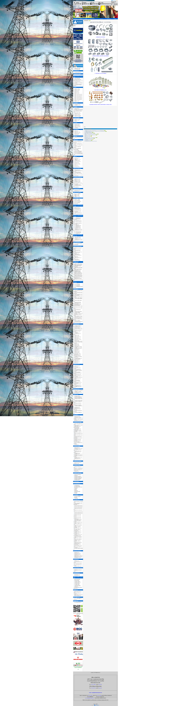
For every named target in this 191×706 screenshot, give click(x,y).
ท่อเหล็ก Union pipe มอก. (88, 136)
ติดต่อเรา (115, 18)
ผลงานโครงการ (109, 18)
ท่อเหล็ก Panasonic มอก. (87, 135)
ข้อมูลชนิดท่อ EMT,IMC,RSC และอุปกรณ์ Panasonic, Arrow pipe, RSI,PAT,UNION (94, 130)
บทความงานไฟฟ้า (92, 18)
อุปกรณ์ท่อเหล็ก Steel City (88, 140)
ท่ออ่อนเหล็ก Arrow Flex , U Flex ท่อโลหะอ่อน (90, 137)
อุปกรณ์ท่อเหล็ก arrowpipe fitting (89, 139)
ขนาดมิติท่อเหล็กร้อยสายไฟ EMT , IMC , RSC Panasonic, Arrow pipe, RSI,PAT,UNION (95, 131)
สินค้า (86, 18)
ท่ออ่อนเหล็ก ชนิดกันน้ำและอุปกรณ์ (89, 138)
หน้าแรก (75, 18)
